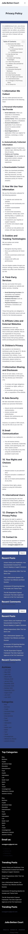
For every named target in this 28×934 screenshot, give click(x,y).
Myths (6, 729)
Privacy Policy (8, 855)
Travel (6, 734)
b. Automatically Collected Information (16, 49)
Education (7, 713)
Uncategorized (8, 736)
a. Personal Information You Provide (16, 46)
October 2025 (8, 688)
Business (7, 707)
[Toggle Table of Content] (22, 41)
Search (4, 550)
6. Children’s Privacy (12, 67)
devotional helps (9, 711)
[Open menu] (24, 3)
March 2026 (8, 676)
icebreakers (7, 723)
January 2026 (8, 681)
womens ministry (9, 741)
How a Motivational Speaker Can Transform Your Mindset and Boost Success (14, 580)
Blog (5, 704)
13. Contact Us (12, 84)
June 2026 (7, 670)
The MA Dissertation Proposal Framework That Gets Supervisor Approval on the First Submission (14, 595)
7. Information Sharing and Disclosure (14, 70)
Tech (5, 732)
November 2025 (9, 686)
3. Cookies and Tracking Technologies (13, 58)
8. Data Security (11, 73)
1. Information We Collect (13, 44)
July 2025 (7, 695)
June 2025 (7, 697)
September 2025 (9, 690)
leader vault (7, 727)
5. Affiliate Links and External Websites (15, 64)
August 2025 (8, 692)
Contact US (7, 851)
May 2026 (7, 672)
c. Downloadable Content (16, 52)
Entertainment (8, 716)
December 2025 (9, 683)
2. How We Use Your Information (12, 55)
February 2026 (8, 679)
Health (6, 720)
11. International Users (13, 78)
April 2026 (7, 674)
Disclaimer (7, 853)
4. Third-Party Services (13, 61)
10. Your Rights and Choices (15, 76)
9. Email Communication (13, 75)
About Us (7, 848)
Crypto (6, 709)
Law (5, 725)
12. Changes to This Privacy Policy (15, 81)
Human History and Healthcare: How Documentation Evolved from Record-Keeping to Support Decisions (15, 565)
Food (5, 718)
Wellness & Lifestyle (10, 739)
